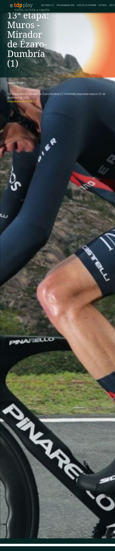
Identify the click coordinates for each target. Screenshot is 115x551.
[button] (10, 5)
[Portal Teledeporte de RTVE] (18, 5)
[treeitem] (47, 5)
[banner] (27, 5)
